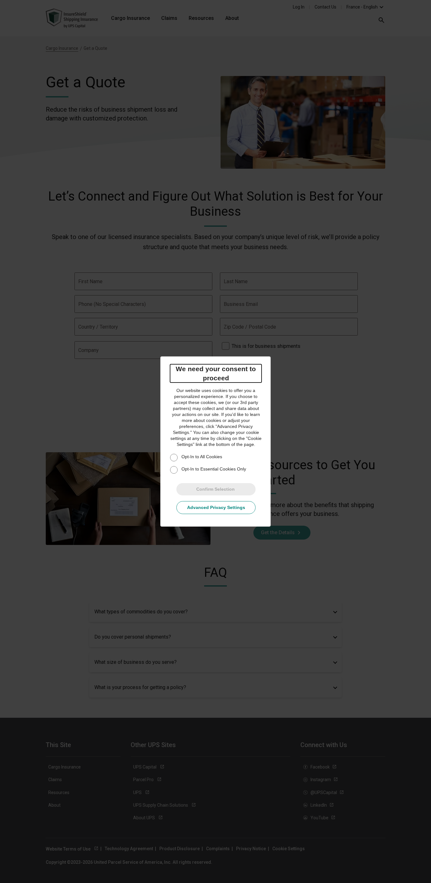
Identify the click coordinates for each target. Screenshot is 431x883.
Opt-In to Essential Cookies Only (213, 468)
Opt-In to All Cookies (201, 456)
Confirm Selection (215, 489)
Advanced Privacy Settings (216, 507)
